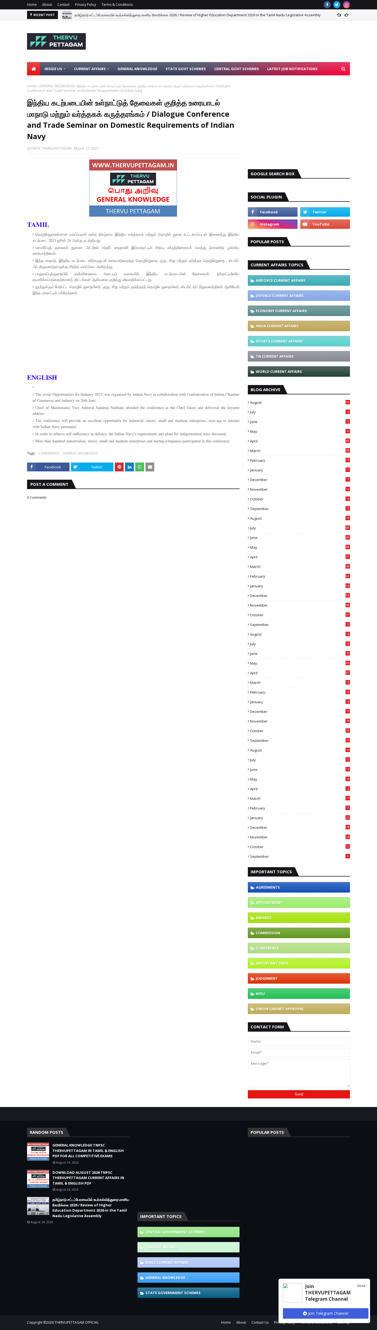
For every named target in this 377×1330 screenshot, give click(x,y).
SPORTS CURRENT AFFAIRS (279, 341)
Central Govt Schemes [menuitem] (236, 68)
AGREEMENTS (268, 887)
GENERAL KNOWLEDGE (57, 86)
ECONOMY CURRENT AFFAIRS (281, 310)
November (299, 489)
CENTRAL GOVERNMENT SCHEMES (175, 1232)
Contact (63, 4)
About (47, 4)
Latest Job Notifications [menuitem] (292, 68)
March (299, 450)
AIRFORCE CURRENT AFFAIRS (281, 280)
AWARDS (264, 917)
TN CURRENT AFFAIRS (275, 356)
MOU (260, 993)
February (299, 460)
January (299, 470)
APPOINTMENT (269, 902)
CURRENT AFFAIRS (161, 1247)
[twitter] (336, 4)
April (299, 441)
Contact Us (260, 1322)
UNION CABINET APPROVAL (280, 1008)
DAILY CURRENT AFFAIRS (167, 1262)
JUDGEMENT (267, 978)
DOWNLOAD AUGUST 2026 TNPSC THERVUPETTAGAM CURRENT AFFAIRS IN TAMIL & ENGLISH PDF (88, 1178)
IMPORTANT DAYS (272, 963)
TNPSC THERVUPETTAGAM (51, 148)
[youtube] (325, 224)
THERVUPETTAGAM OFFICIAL (77, 1322)
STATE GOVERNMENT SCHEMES (173, 1292)
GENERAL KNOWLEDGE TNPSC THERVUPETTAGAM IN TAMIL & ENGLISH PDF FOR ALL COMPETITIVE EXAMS (88, 1150)
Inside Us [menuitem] (53, 68)
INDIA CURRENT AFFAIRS (277, 325)
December (299, 479)
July (299, 412)
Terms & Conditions (117, 4)
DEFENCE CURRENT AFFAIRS (280, 295)
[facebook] (327, 4)
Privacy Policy (85, 4)
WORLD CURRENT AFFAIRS (279, 371)
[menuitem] (33, 68)
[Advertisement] (249, 41)
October (299, 499)
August (299, 402)
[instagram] (346, 4)
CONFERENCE (49, 453)
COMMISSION (268, 932)
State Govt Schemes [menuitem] (186, 68)
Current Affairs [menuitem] (90, 68)
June (299, 421)
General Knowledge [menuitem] (137, 68)
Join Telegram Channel (327, 1313)
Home (32, 4)
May (299, 431)
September (299, 508)
